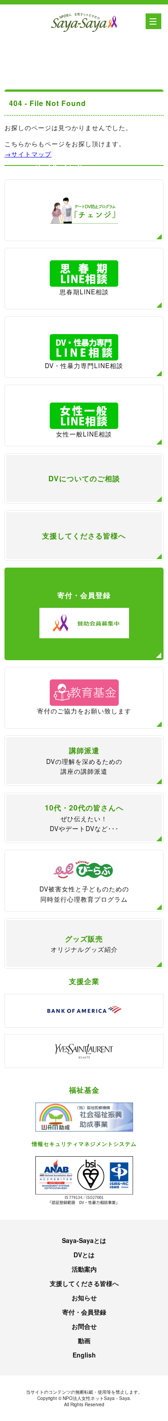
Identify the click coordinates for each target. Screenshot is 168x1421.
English (84, 1354)
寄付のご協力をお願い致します (84, 710)
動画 (84, 1340)
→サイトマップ (28, 153)
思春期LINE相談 (84, 291)
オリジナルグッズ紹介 (84, 943)
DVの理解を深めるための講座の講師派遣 (84, 760)
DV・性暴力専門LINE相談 (84, 365)
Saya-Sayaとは (84, 1240)
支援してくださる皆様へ (84, 1283)
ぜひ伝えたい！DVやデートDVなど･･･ (84, 817)
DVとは (84, 1254)
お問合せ (84, 1326)
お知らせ (84, 1297)
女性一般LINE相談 (84, 433)
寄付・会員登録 (84, 1311)
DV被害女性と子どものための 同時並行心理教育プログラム (84, 893)
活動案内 (84, 1268)
